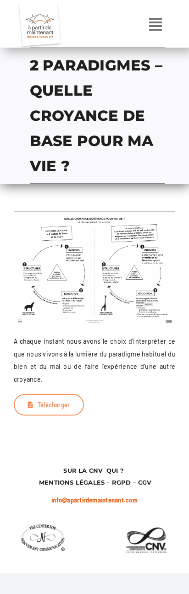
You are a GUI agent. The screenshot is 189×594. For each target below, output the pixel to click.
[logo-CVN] (146, 528)
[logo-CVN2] (43, 528)
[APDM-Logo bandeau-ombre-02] (39, 7)
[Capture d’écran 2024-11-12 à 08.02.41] (94, 215)
